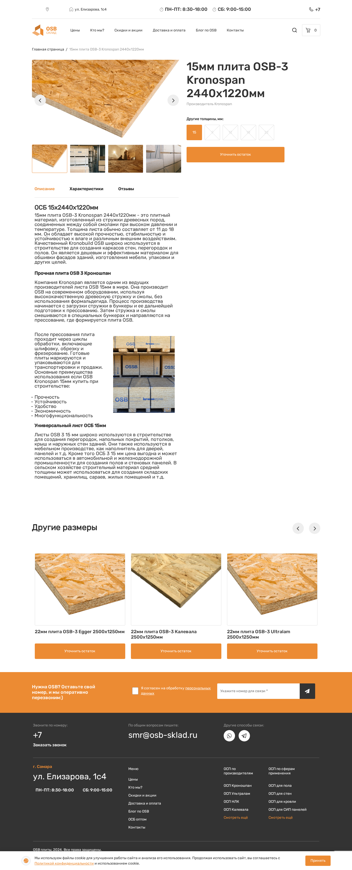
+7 (37, 735)
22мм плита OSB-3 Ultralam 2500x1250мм (258, 634)
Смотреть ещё (236, 817)
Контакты (235, 30)
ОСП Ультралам (237, 793)
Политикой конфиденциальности (64, 863)
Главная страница (48, 49)
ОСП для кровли (282, 801)
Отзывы (126, 188)
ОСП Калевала (236, 809)
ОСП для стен (280, 793)
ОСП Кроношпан (238, 785)
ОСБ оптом (137, 819)
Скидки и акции (128, 30)
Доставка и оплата (169, 30)
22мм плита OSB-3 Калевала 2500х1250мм (164, 634)
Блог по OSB (206, 30)
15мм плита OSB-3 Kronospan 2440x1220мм (106, 49)
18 (248, 132)
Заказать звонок (49, 744)
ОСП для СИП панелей (288, 809)
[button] (40, 100)
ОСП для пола (280, 785)
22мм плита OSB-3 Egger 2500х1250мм (80, 631)
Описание (45, 188)
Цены (75, 30)
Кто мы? (97, 30)
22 (266, 132)
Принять (318, 860)
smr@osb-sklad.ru (162, 735)
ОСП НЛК (231, 801)
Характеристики (86, 188)
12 (230, 132)
